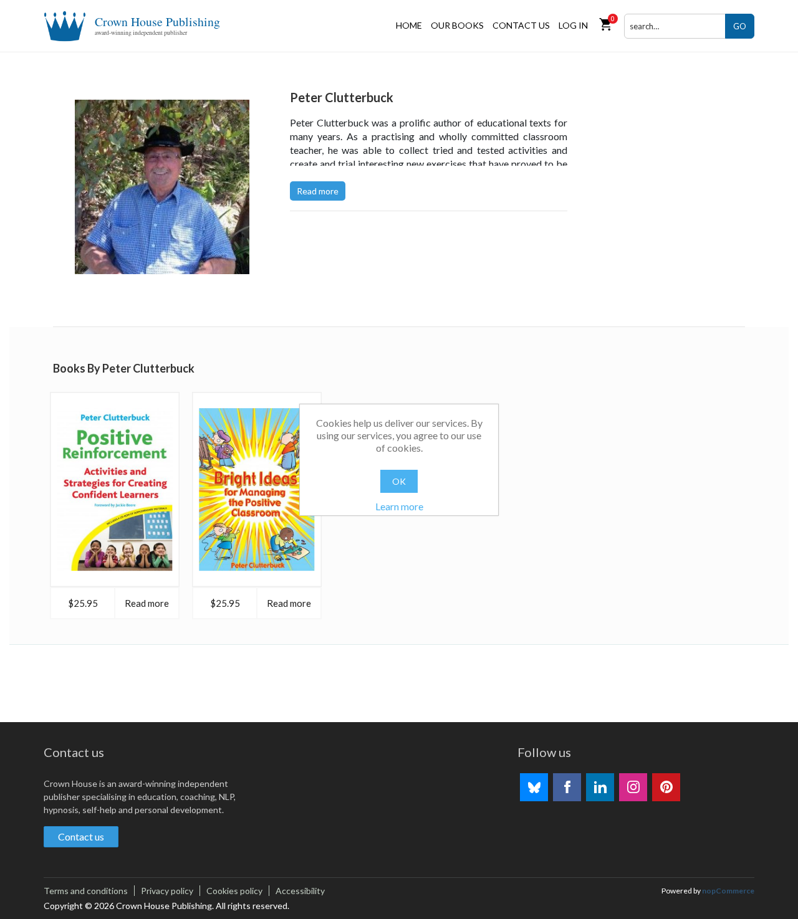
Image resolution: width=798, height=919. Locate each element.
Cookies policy (234, 890)
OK (399, 481)
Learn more (399, 506)
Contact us (521, 25)
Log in (573, 25)
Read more (318, 191)
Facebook (567, 787)
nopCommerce (728, 890)
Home (409, 25)
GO (739, 26)
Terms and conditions (86, 890)
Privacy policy (167, 890)
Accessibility (300, 890)
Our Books (457, 25)
